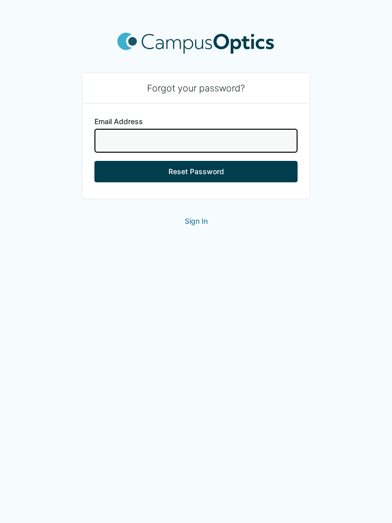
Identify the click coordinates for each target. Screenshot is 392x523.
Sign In (196, 221)
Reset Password (196, 171)
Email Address (118, 121)
